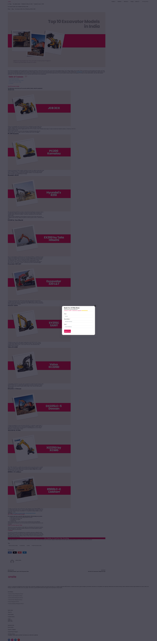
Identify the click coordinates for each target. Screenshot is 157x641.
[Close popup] (95, 306)
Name (65, 313)
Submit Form (67, 331)
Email (65, 324)
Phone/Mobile (67, 319)
